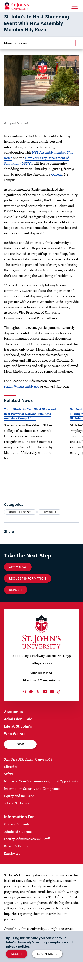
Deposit (15, 590)
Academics (13, 711)
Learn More (47, 954)
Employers (12, 853)
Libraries (10, 766)
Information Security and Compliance (32, 788)
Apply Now (18, 567)
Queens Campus (20, 512)
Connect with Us (41, 673)
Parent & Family (16, 846)
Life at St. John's (18, 726)
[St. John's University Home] (16, 6)
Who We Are (15, 733)
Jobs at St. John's (16, 803)
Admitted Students (18, 831)
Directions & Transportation (41, 680)
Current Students (17, 824)
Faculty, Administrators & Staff (27, 838)
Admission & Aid (18, 719)
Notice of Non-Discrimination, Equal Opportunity (41, 781)
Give (20, 744)
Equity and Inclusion (19, 795)
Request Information (27, 578)
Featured (49, 512)
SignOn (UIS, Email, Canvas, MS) (29, 759)
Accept (16, 954)
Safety (8, 773)
